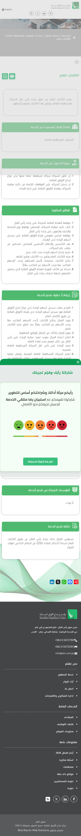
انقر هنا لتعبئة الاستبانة (40, 461)
